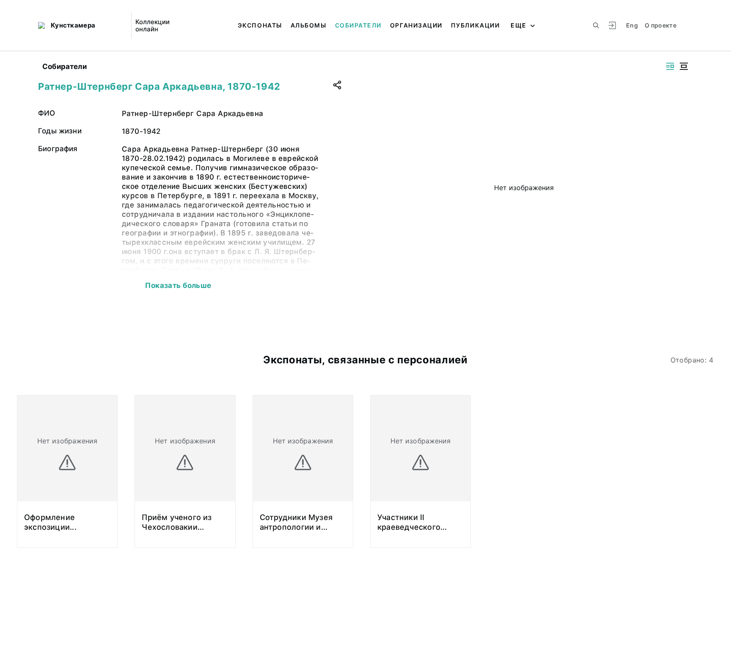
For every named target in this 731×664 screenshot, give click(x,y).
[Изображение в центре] (683, 66)
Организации (416, 25)
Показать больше (178, 285)
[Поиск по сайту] (596, 25)
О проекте (660, 25)
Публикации (475, 25)
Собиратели (358, 25)
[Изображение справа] (670, 66)
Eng (632, 25)
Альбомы (309, 25)
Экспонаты (260, 25)
